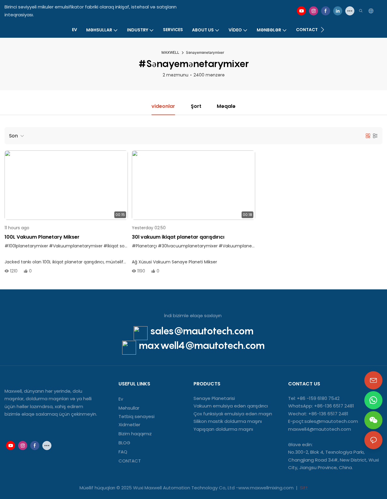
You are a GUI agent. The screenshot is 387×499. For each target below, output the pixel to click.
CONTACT (130, 461)
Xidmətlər (129, 424)
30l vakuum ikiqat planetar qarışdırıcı (178, 236)
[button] (322, 29)
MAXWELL (170, 52)
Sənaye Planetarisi (214, 398)
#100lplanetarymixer (26, 246)
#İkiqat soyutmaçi (122, 246)
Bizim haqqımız (135, 433)
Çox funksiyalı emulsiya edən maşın (233, 413)
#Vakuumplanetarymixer (75, 246)
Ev (121, 399)
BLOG (124, 442)
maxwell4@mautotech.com (201, 345)
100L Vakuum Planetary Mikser (42, 236)
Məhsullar (129, 408)
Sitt (303, 488)
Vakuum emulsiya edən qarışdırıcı (231, 406)
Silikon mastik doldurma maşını (228, 421)
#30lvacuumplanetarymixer (188, 246)
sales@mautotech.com (202, 330)
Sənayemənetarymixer (205, 52)
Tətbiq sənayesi (136, 416)
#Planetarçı (144, 246)
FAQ (123, 452)
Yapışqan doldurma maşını (223, 429)
